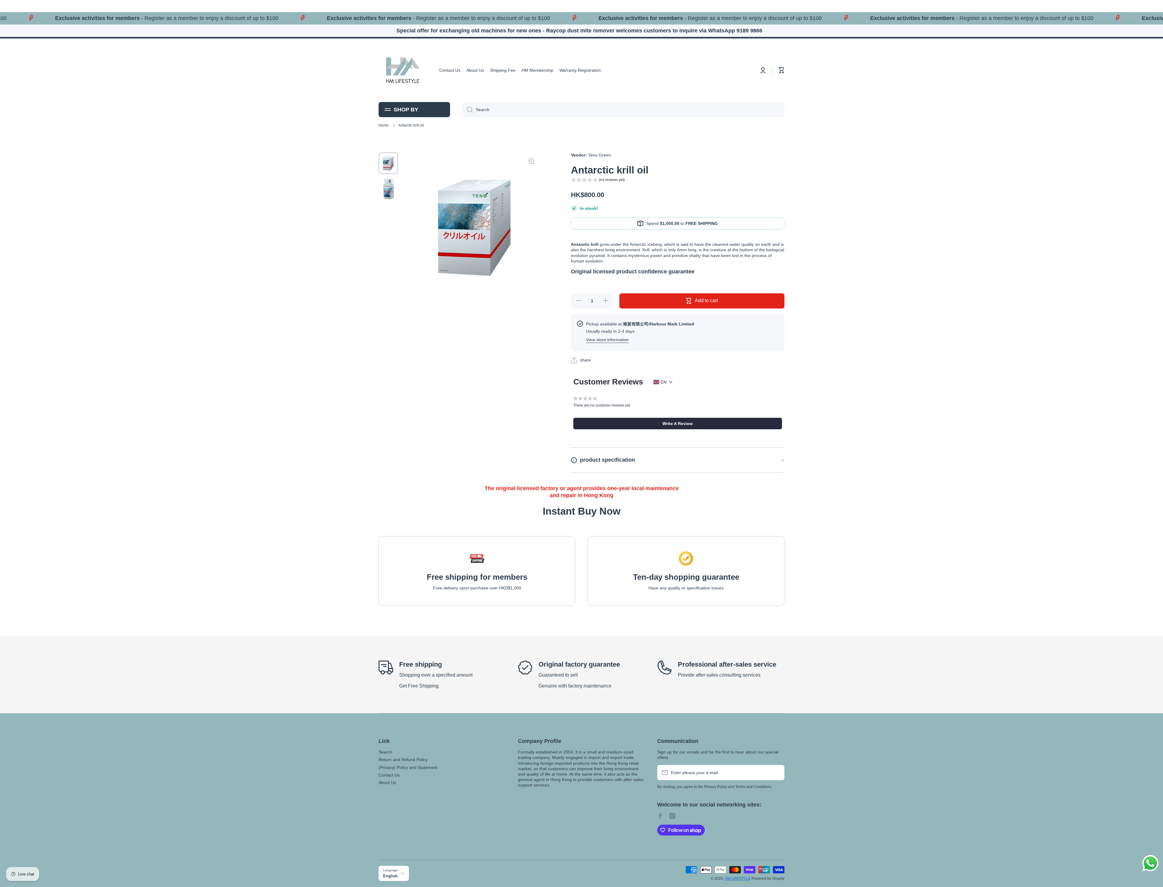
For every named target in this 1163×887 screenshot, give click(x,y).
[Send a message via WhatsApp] (1150, 863)
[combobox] (623, 109)
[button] (781, 70)
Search (385, 752)
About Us (387, 782)
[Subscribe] (776, 772)
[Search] (467, 109)
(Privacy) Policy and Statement (408, 767)
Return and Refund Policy (403, 759)
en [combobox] (664, 382)
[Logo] (403, 70)
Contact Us (389, 775)
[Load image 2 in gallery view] (388, 188)
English (390, 876)
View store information (607, 339)
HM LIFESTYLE (737, 878)
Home (384, 125)
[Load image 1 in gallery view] (388, 163)
